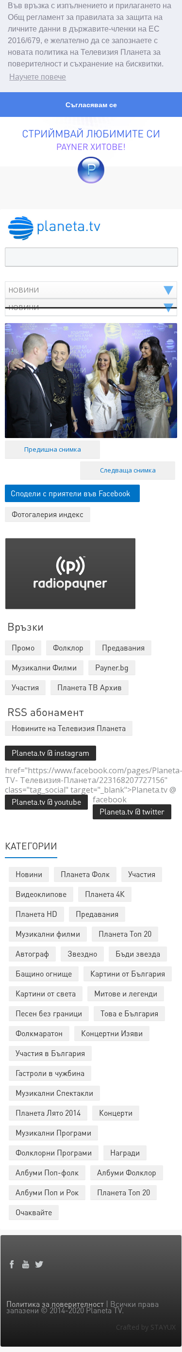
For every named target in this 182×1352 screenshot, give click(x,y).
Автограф (32, 953)
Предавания (97, 914)
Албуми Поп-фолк (47, 1172)
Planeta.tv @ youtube (46, 802)
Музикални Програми (53, 1132)
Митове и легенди (125, 993)
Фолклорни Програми (54, 1152)
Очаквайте (34, 1212)
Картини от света (46, 993)
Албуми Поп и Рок (47, 1192)
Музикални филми (48, 933)
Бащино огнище (44, 973)
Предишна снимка (52, 449)
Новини (29, 874)
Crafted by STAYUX (146, 1327)
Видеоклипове (41, 894)
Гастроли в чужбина (50, 1073)
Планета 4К (105, 894)
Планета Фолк (85, 874)
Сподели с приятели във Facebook (71, 493)
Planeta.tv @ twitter (132, 811)
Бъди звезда (138, 953)
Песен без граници (49, 1013)
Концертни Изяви (112, 1033)
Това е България (129, 1013)
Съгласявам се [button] (91, 105)
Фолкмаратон (39, 1033)
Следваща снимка (128, 470)
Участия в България (50, 1053)
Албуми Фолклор (126, 1172)
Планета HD (36, 914)
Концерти (115, 1113)
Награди (125, 1152)
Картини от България (127, 973)
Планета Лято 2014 (48, 1113)
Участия (141, 874)
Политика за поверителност (55, 1304)
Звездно (82, 953)
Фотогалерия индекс (47, 514)
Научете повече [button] (37, 77)
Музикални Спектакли (54, 1093)
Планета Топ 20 (125, 933)
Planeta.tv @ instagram (50, 753)
